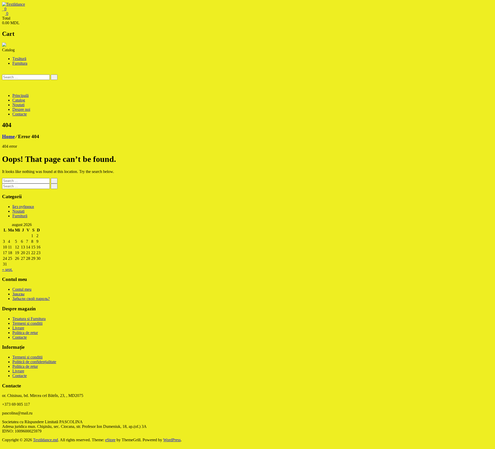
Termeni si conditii (27, 323)
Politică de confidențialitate (34, 362)
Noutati (18, 105)
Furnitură (19, 216)
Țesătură (19, 58)
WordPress (172, 440)
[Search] (54, 77)
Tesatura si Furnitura (29, 319)
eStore (110, 440)
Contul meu (21, 289)
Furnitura (19, 63)
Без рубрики (23, 206)
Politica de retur (25, 332)
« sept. (7, 269)
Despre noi (21, 109)
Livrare (18, 328)
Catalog (18, 100)
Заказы (18, 294)
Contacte (19, 114)
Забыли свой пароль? (31, 298)
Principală (20, 95)
